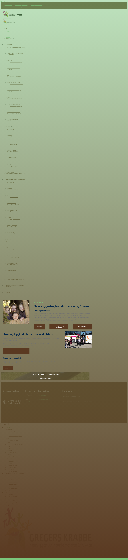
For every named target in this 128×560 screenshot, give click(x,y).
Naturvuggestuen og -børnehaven (59, 326)
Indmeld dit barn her (45, 378)
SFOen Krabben (82, 326)
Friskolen (39, 326)
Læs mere (16, 351)
